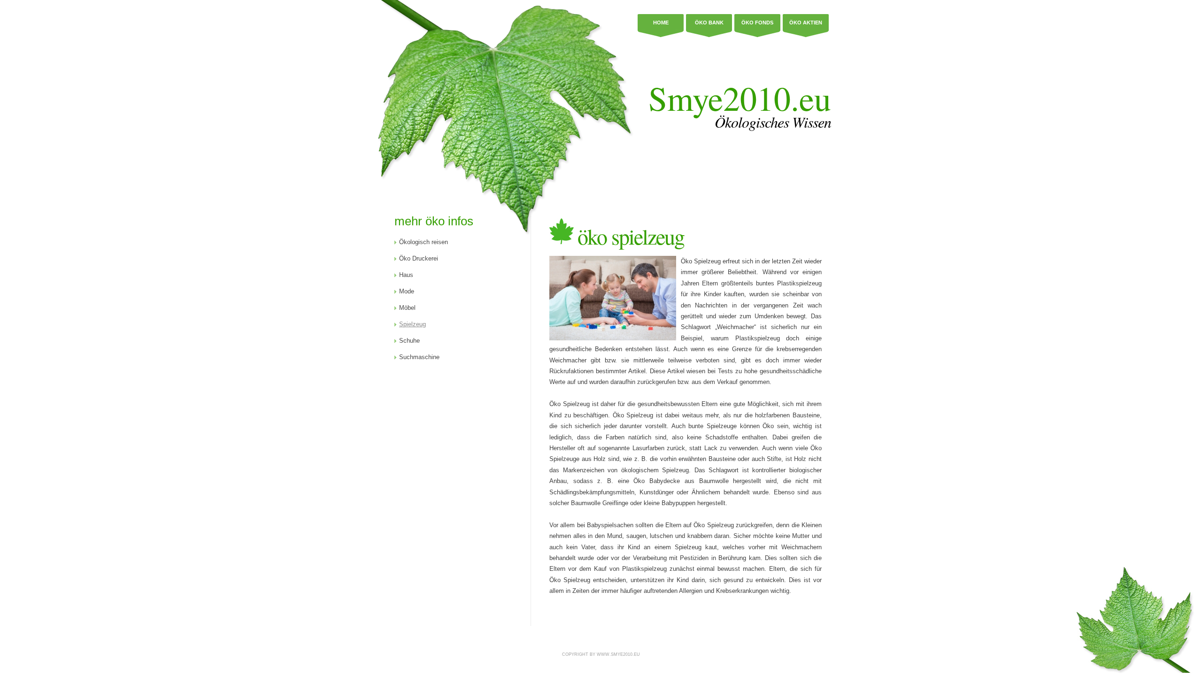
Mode (406, 291)
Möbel (407, 307)
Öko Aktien (805, 22)
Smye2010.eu (739, 97)
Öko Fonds (757, 22)
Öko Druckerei (418, 258)
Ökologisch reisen (423, 242)
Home (661, 22)
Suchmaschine (419, 357)
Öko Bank (709, 22)
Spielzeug (412, 324)
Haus (406, 274)
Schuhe (409, 340)
